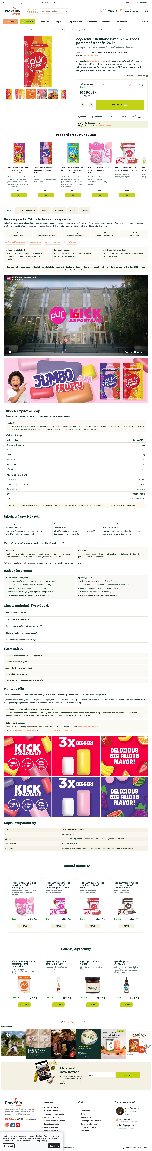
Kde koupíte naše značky (91, 1121)
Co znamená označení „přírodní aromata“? (24, 626)
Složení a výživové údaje (15, 242)
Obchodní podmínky (39, 1141)
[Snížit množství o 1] (82, 104)
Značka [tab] (85, 210)
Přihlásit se (128, 1075)
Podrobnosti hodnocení (116, 52)
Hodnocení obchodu (52, 1107)
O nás (83, 1107)
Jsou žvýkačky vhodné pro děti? (18, 668)
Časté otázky (71, 242)
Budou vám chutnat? (53, 242)
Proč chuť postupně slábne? (18, 619)
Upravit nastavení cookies (66, 1147)
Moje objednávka (51, 1127)
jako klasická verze (96, 61)
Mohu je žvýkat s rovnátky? (16, 674)
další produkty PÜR (26, 730)
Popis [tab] (9, 210)
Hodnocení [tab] (59, 210)
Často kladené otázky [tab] (27, 210)
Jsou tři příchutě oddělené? (17, 612)
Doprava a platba (51, 1111)
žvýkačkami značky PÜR (88, 727)
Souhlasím (54, 1146)
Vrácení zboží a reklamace (54, 1121)
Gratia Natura (86, 1131)
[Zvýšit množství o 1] (91, 104)
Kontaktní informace (89, 1124)
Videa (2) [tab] (45, 210)
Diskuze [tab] (72, 210)
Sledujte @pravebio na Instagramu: (78, 1022)
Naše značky (31, 3)
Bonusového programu (103, 125)
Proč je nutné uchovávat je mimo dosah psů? (24, 680)
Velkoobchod (45, 3)
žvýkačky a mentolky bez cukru (59, 730)
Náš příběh (7, 3)
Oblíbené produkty (51, 1131)
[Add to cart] (19, 195)
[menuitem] (10, 21)
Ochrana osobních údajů (54, 1114)
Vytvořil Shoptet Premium (136, 1147)
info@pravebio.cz (130, 11)
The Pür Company (90, 55)
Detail (24, 926)
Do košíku (117, 104)
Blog (83, 1114)
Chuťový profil (35, 242)
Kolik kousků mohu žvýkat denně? (19, 662)
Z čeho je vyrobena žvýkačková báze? (21, 633)
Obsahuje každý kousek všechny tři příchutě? (24, 655)
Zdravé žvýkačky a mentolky (74, 829)
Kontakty (18, 3)
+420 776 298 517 (110, 11)
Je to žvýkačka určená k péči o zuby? (21, 640)
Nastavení (8, 1146)
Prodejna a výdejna (52, 1124)
